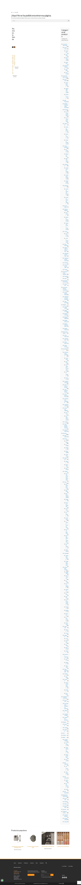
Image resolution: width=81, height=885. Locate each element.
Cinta (67, 638)
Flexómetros (67, 577)
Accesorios (67, 150)
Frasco (67, 633)
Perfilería (66, 801)
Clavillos (66, 471)
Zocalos (65, 269)
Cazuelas (66, 727)
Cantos (65, 821)
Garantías (42, 862)
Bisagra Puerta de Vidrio (66, 325)
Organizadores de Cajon (66, 254)
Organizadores (67, 182)
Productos (26, 862)
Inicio (13, 12)
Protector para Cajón (65, 266)
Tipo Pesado (67, 773)
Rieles (64, 737)
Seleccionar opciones (15, 76)
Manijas (64, 722)
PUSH (67, 789)
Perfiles (64, 735)
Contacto (32, 862)
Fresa (65, 482)
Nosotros (20, 862)
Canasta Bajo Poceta (67, 129)
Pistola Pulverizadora (67, 602)
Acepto (47, 877)
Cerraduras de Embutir (66, 386)
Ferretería (65, 433)
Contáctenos (31, 874)
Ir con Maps (70, 866)
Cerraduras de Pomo (66, 395)
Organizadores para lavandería (66, 298)
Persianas (66, 262)
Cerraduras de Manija (66, 390)
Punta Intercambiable (66, 670)
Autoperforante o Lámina (67, 685)
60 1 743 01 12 (16, 876)
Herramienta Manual (65, 568)
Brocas (65, 438)
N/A (63, 733)
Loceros (65, 231)
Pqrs (37, 862)
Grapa (65, 553)
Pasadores (66, 276)
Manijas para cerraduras (67, 367)
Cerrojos (66, 421)
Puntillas (66, 673)
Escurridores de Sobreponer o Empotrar (66, 706)
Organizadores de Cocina (66, 259)
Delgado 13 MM (67, 756)
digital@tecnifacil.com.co (18, 879)
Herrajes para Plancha (65, 293)
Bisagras (64, 304)
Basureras (66, 109)
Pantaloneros (67, 59)
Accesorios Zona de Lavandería (65, 288)
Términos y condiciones (48, 877)
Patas (65, 278)
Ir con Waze (64, 866)
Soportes (64, 809)
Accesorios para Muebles (65, 273)
